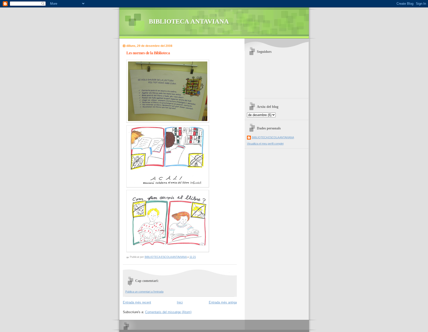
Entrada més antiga (223, 302)
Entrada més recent (137, 302)
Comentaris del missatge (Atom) (168, 312)
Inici (180, 302)
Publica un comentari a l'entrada (144, 291)
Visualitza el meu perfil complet (265, 143)
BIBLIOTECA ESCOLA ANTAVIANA (273, 137)
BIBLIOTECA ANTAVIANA (189, 21)
